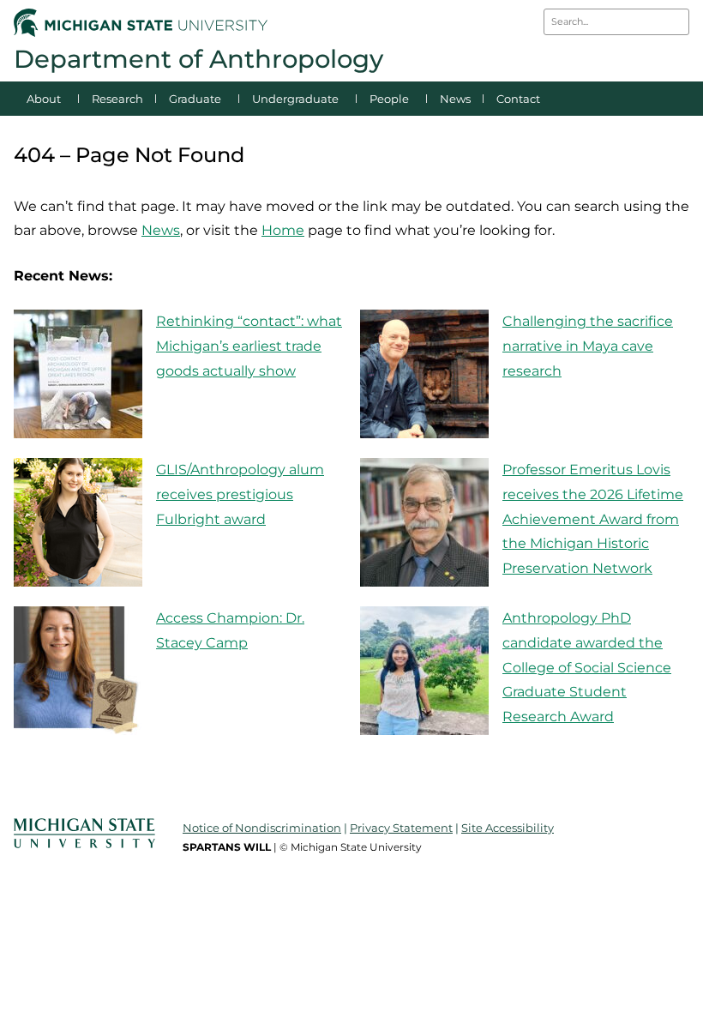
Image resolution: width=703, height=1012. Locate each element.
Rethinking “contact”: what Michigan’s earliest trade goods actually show (249, 346)
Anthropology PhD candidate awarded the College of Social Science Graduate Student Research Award (586, 667)
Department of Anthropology (198, 59)
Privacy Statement (401, 827)
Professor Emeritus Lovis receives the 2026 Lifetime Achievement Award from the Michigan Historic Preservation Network (592, 518)
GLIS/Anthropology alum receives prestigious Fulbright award (240, 494)
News (455, 98)
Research (117, 98)
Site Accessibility (507, 827)
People (389, 98)
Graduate (195, 98)
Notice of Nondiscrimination (262, 827)
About (44, 98)
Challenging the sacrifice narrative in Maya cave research (587, 346)
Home (282, 230)
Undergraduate (295, 98)
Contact (518, 98)
